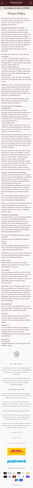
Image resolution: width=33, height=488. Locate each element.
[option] (16, 8)
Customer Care (16, 432)
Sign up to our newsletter (16, 443)
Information (16, 438)
